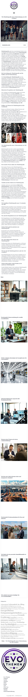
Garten (5, 680)
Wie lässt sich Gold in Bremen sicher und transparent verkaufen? (11, 477)
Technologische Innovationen (18, 634)
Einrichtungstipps (14, 608)
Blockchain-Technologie (16, 606)
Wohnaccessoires (13, 636)
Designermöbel (10, 607)
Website (5, 690)
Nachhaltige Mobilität (12, 622)
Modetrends (4, 622)
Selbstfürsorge (6, 629)
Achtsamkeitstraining (6, 606)
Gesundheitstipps (20, 617)
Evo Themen (7, 677)
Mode (3, 641)
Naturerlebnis (19, 624)
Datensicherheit (4, 607)
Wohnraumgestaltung (8, 638)
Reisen (5, 684)
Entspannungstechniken (11, 613)
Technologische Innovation (6, 634)
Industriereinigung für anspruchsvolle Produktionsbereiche (10, 399)
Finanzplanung (14, 615)
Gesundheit (13, 617)
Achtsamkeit (4, 604)
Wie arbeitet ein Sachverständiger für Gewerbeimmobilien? (10, 595)
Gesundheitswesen (12, 618)
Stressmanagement (20, 633)
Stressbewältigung (9, 633)
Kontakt (6, 688)
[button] (14, 13)
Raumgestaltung (5, 627)
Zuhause (6, 678)
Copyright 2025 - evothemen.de (14, 695)
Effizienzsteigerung (6, 608)
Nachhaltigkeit (10, 624)
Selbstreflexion (15, 629)
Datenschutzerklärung (9, 691)
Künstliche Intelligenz (8, 620)
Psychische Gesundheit (19, 626)
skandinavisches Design (8, 631)
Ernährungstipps (7, 615)
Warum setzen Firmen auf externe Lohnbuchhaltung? (9, 440)
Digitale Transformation (18, 607)
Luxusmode (18, 620)
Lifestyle (6, 681)
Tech (5, 685)
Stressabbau (18, 631)
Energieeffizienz (7, 611)
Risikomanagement (15, 627)
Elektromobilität (21, 608)
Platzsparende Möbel (10, 626)
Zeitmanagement (20, 638)
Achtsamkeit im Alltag (16, 604)
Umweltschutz (5, 636)
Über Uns (6, 687)
